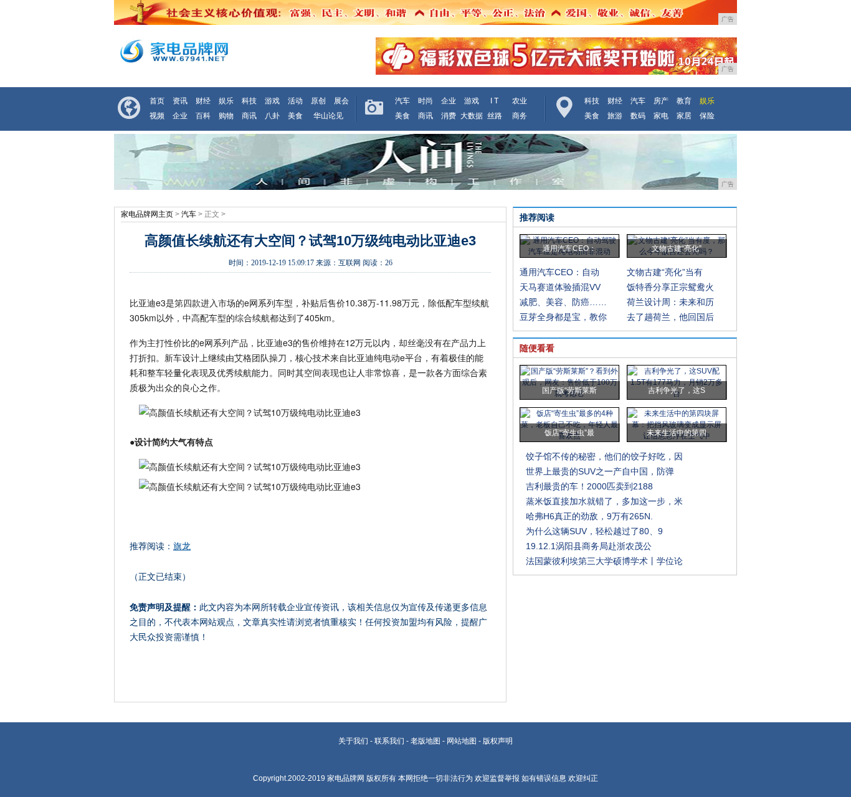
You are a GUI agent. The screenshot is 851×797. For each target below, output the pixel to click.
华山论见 (328, 115)
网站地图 (462, 741)
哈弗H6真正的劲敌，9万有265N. (589, 516)
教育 (684, 101)
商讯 (249, 115)
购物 (226, 115)
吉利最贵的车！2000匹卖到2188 (589, 486)
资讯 (180, 101)
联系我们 (389, 741)
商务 (519, 115)
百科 (203, 115)
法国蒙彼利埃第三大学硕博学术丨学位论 (604, 561)
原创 (318, 101)
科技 (249, 101)
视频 (157, 115)
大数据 (471, 115)
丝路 (494, 115)
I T (494, 101)
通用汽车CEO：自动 (559, 272)
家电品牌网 (345, 778)
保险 (707, 115)
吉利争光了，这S (676, 390)
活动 (295, 101)
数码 (637, 115)
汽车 (402, 101)
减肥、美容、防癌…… (563, 302)
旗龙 (182, 546)
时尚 (425, 101)
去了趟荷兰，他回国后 (670, 317)
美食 (295, 115)
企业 (180, 115)
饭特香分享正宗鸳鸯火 (670, 287)
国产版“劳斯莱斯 (569, 390)
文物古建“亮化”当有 (665, 272)
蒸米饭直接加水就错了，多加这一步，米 (604, 501)
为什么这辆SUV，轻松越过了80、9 (594, 531)
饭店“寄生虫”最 (569, 432)
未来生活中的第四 (676, 432)
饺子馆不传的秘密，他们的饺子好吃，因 (604, 456)
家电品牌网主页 (147, 214)
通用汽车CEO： (569, 248)
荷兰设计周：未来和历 (670, 302)
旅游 (614, 115)
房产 (661, 101)
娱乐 (226, 101)
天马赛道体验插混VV (560, 287)
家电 (661, 115)
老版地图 (425, 741)
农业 (519, 101)
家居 (684, 115)
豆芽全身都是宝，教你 (563, 317)
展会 (341, 101)
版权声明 (498, 741)
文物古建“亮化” (676, 248)
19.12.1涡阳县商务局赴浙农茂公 (589, 546)
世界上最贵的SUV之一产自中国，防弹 (600, 471)
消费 (448, 115)
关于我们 (353, 741)
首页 (157, 101)
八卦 (272, 115)
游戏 (272, 101)
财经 (203, 101)
